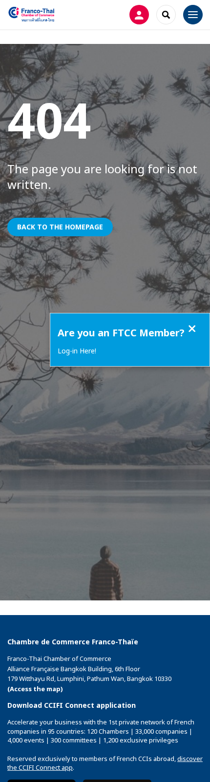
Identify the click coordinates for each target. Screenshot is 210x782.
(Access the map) (35, 688)
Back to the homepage (60, 226)
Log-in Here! (77, 350)
